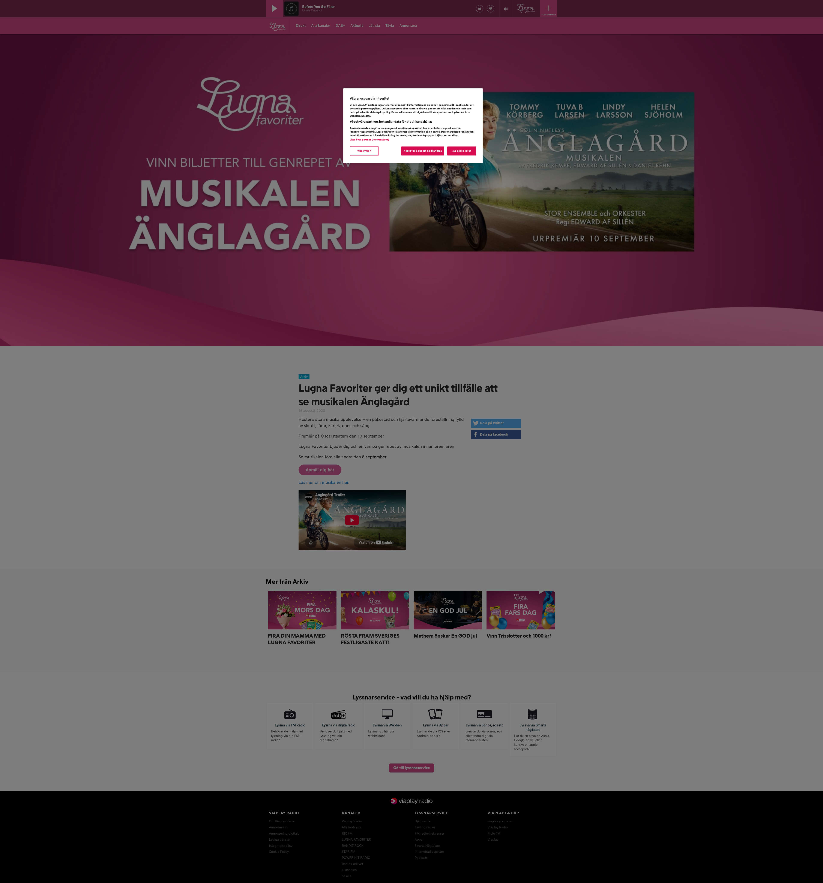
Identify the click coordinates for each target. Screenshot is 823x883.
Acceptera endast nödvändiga (423, 151)
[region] (413, 125)
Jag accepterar (461, 151)
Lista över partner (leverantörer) (369, 140)
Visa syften (364, 151)
